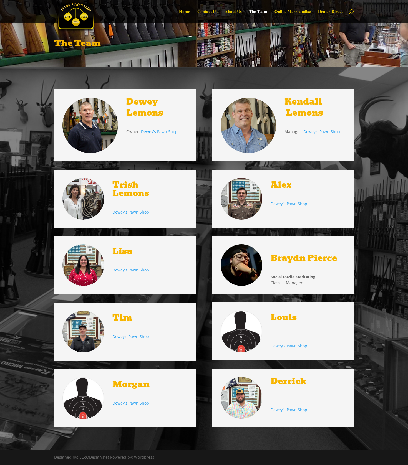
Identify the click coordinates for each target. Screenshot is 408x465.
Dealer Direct (330, 11)
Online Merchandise (292, 11)
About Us (233, 11)
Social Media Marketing (293, 276)
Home (184, 11)
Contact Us (207, 11)
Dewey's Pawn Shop (159, 131)
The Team (258, 11)
